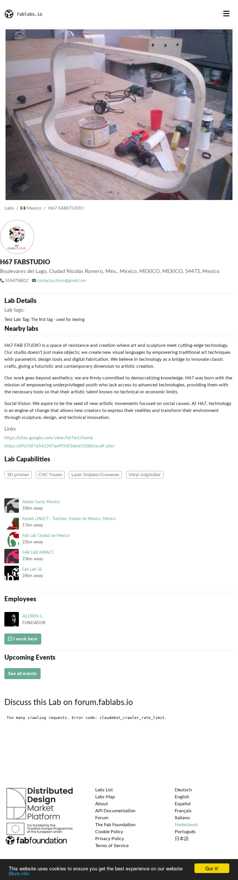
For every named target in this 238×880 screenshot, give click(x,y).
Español (183, 804)
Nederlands (186, 824)
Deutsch (183, 790)
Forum (101, 817)
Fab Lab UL (32, 569)
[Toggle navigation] (226, 14)
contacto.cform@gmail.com (61, 281)
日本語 (182, 838)
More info (19, 873)
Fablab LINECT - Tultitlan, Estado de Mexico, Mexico (69, 519)
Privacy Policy (109, 838)
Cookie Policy (109, 831)
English (182, 797)
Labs (9, 208)
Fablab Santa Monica (41, 502)
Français (183, 810)
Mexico (33, 208)
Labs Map (105, 797)
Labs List (104, 790)
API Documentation (115, 810)
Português (185, 831)
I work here (24, 639)
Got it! (212, 868)
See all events (22, 673)
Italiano (182, 817)
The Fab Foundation (115, 824)
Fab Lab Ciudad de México (46, 535)
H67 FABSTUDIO (66, 208)
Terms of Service (112, 845)
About (101, 804)
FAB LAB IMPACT (38, 552)
